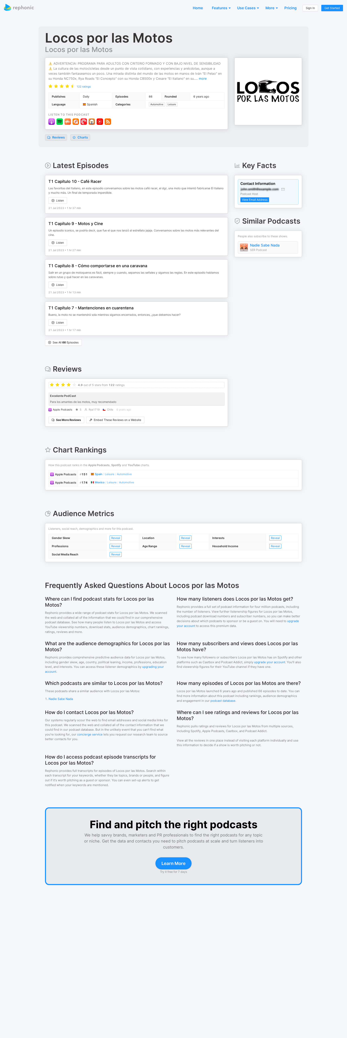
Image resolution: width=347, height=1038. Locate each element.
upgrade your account (269, 662)
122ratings (84, 86)
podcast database (222, 701)
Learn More (173, 863)
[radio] (50, 86)
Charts (82, 137)
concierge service (90, 734)
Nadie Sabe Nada (265, 245)
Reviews (58, 137)
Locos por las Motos (79, 49)
